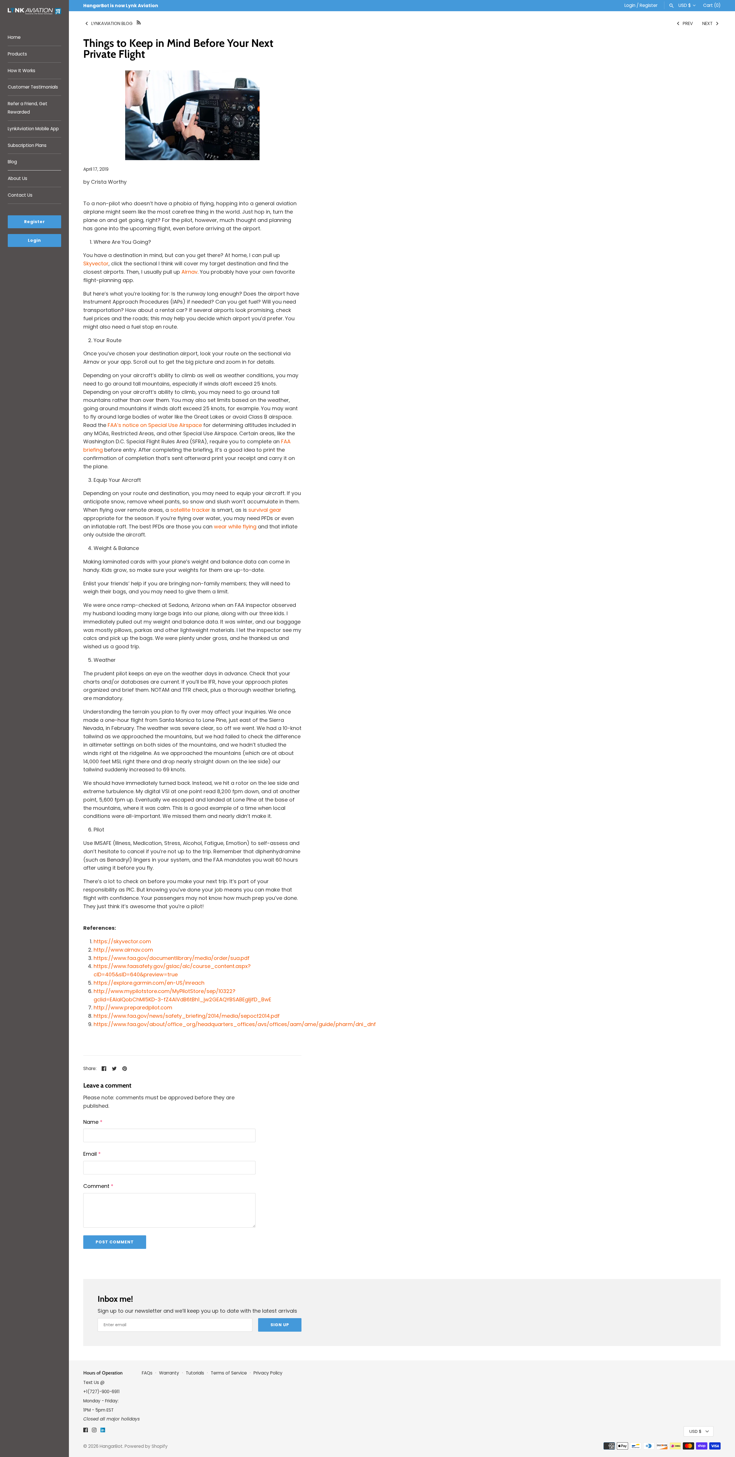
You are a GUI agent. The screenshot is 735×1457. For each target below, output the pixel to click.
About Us (17, 178)
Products (17, 54)
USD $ (684, 5)
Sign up (279, 1325)
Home (14, 37)
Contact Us (20, 195)
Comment (98, 1186)
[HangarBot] (34, 12)
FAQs (148, 1373)
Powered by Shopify (146, 1446)
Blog (12, 162)
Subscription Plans (27, 145)
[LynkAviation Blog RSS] (139, 22)
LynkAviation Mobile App (33, 129)
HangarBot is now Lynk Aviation (120, 6)
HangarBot (111, 1446)
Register (648, 5)
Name (92, 1122)
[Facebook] (85, 1431)
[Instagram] (94, 1431)
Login (629, 5)
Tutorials (195, 1373)
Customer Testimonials (33, 87)
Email (92, 1153)
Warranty (169, 1373)
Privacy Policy (268, 1373)
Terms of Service (229, 1373)
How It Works (21, 71)
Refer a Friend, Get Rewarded (27, 108)
